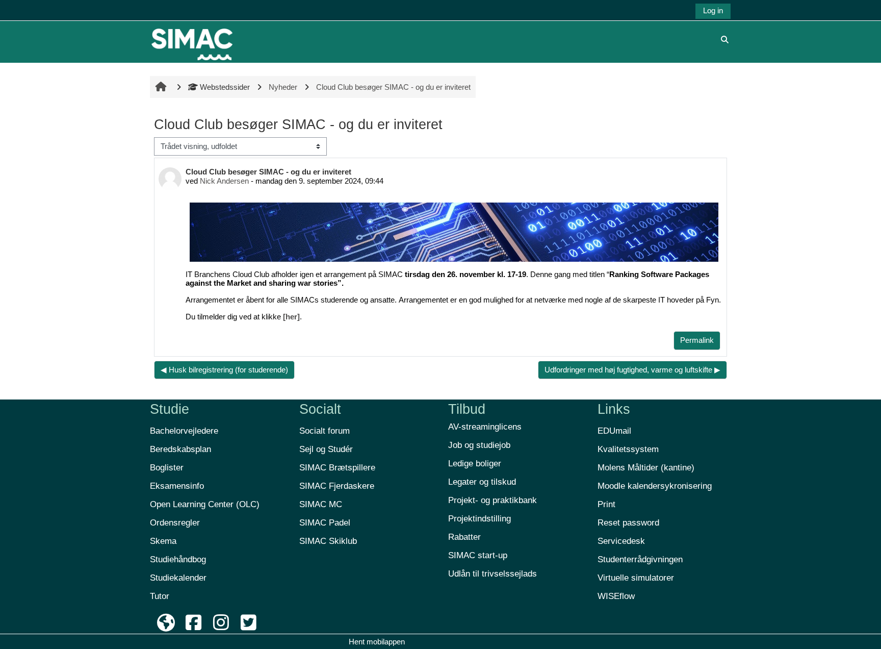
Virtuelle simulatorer (636, 578)
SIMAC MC (320, 504)
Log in (713, 10)
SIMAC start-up (477, 555)
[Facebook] (194, 623)
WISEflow (616, 596)
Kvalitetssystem (628, 449)
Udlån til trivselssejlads (492, 574)
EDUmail (614, 431)
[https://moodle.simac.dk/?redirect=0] (192, 39)
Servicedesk (621, 541)
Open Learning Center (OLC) (205, 504)
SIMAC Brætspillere (337, 467)
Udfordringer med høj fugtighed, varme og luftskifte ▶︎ (632, 369)
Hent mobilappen (377, 641)
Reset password (628, 523)
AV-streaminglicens (485, 427)
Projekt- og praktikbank (492, 500)
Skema (163, 541)
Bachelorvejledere (184, 431)
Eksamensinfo (177, 486)
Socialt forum (324, 431)
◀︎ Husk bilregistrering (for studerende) (224, 369)
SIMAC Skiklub (328, 541)
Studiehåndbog (178, 559)
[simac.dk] (166, 623)
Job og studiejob (479, 445)
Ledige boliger (474, 463)
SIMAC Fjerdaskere (336, 486)
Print (606, 504)
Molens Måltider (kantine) (646, 467)
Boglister (167, 467)
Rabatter (464, 537)
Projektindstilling (479, 518)
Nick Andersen (224, 181)
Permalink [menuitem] (697, 340)
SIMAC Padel (324, 523)
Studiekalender (178, 578)
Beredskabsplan (180, 449)
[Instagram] (221, 623)
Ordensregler (175, 523)
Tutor (159, 596)
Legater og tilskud (482, 482)
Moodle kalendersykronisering (655, 486)
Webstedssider (225, 87)
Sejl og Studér (326, 449)
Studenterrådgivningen (640, 559)
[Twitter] (248, 623)
